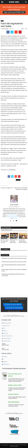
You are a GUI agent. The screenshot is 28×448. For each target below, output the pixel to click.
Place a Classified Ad (7, 335)
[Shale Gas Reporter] (14, 427)
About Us (5, 330)
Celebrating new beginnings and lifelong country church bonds (13, 274)
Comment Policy (6, 341)
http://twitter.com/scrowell (12, 215)
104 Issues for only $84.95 (14, 308)
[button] (26, 2)
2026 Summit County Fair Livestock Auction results (14, 241)
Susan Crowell (5, 28)
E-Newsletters (6, 364)
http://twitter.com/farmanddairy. (12, 216)
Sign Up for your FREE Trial (14, 12)
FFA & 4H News (4, 238)
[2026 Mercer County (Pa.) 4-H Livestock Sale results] (5, 236)
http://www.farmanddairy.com (14, 206)
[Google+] (14, 221)
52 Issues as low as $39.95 (13, 305)
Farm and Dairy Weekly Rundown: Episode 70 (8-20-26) (23, 241)
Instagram (5, 361)
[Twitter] (17, 221)
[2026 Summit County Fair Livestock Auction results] (14, 236)
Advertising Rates (7, 323)
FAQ (4, 328)
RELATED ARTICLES (6, 227)
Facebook (15, 218)
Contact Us (5, 333)
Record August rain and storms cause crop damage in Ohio (14, 270)
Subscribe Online (7, 338)
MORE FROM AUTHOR (7, 229)
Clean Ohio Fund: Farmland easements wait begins (20, 188)
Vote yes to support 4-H (7, 188)
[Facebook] (11, 221)
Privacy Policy (6, 325)
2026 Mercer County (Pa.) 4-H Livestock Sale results (5, 241)
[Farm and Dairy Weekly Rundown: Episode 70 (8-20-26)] (23, 236)
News (2, 20)
